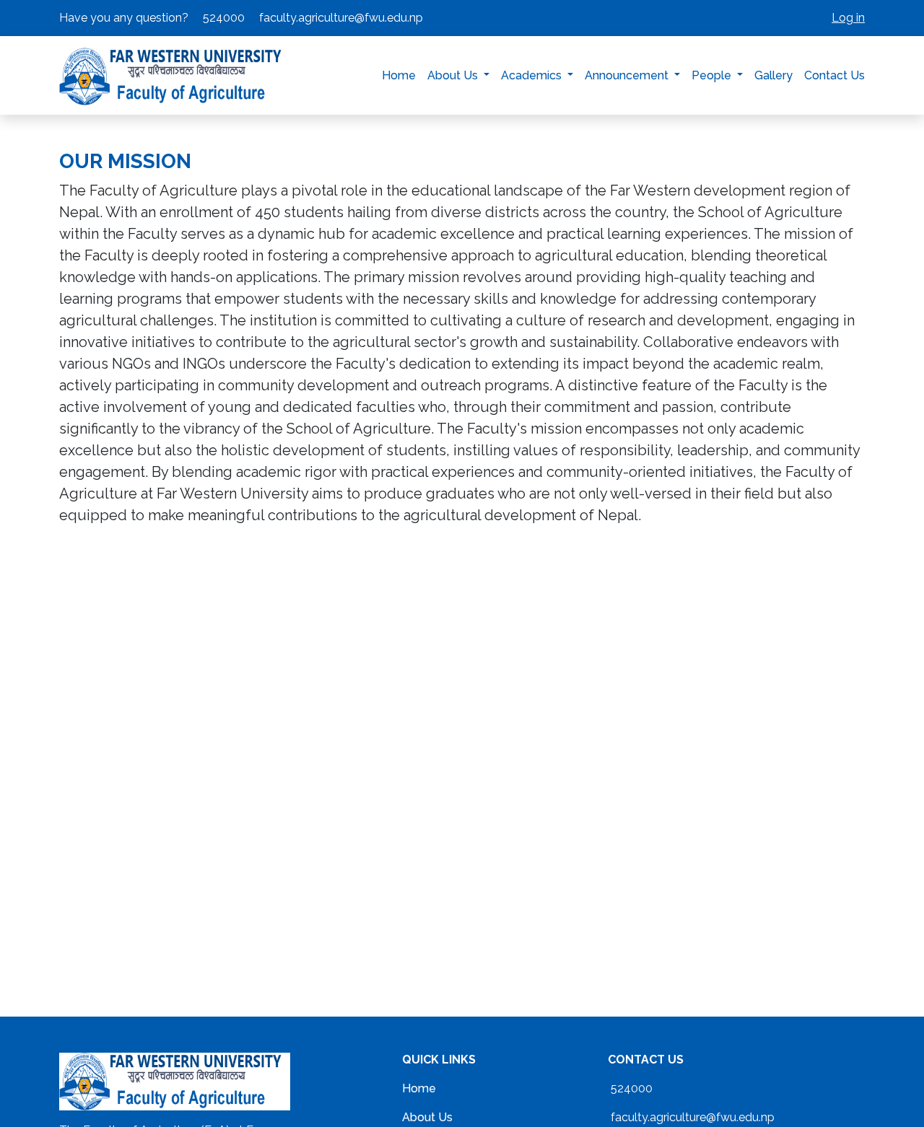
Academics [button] (533, 75)
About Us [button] (454, 75)
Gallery (773, 75)
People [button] (713, 75)
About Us (427, 1117)
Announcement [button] (628, 75)
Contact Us (834, 75)
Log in (848, 18)
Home (399, 75)
